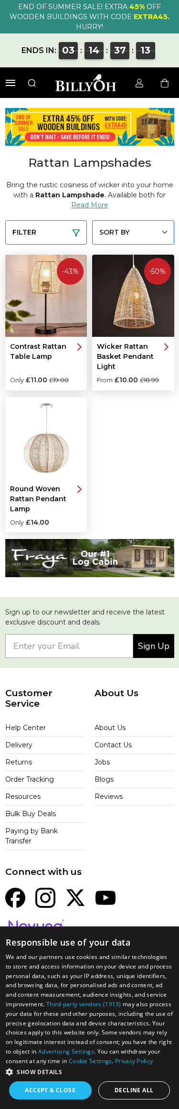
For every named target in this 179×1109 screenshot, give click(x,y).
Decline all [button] (134, 1090)
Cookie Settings (90, 1061)
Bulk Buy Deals (30, 813)
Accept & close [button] (50, 1090)
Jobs (102, 762)
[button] (89, 1071)
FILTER (24, 232)
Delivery (18, 745)
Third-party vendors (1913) (83, 1004)
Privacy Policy (134, 1061)
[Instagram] (45, 897)
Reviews (109, 796)
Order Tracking (29, 779)
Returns (18, 762)
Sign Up (153, 646)
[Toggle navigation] (10, 82)
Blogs (104, 779)
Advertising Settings (66, 1051)
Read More (89, 205)
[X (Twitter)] (75, 897)
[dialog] (89, 1017)
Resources (23, 796)
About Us (110, 727)
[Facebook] (15, 897)
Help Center (25, 727)
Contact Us (113, 745)
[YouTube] (105, 897)
